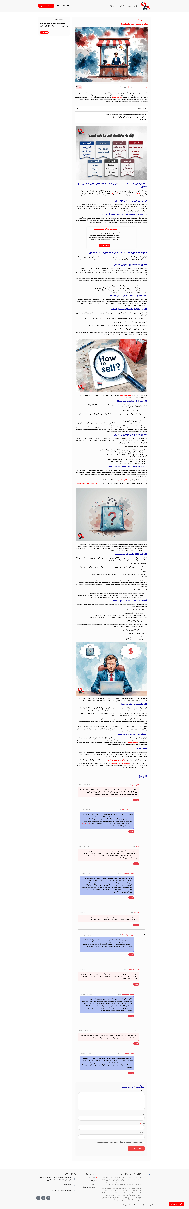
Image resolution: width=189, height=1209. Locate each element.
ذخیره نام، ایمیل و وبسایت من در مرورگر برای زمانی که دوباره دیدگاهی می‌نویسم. (119, 1142)
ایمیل (142, 1123)
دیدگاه (142, 1090)
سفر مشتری (115, 193)
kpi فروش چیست (133, 742)
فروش (136, 6)
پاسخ (136, 800)
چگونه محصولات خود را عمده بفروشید (87, 483)
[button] (77, 108)
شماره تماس (141, 1133)
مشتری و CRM (112, 6)
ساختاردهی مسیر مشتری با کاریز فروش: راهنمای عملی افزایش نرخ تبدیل (125, 114)
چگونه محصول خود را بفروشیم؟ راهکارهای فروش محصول (129, 117)
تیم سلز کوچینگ (117, 97)
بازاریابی (129, 6)
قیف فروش (140, 193)
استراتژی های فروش (122, 480)
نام (143, 1114)
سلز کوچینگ (86, 824)
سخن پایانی (142, 119)
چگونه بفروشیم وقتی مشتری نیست (114, 760)
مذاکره (122, 6)
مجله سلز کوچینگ (143, 20)
